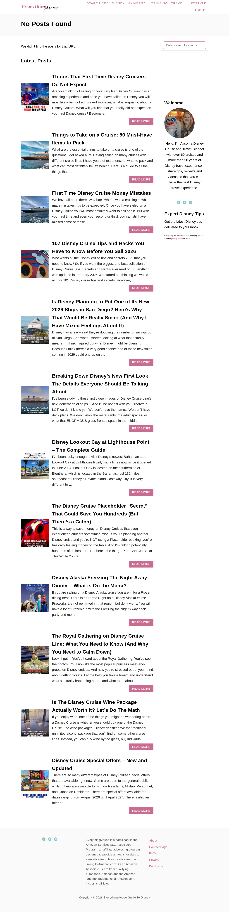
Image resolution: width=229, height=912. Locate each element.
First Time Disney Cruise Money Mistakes (101, 193)
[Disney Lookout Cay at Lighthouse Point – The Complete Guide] (35, 467)
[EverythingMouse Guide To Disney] (43, 6)
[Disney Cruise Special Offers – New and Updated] (35, 785)
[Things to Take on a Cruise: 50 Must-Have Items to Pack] (35, 157)
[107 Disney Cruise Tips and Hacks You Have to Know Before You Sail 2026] (35, 265)
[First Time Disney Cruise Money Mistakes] (35, 211)
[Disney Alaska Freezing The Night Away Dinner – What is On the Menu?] (35, 599)
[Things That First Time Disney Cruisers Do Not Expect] (35, 98)
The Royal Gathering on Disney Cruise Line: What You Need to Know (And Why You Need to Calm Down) (100, 643)
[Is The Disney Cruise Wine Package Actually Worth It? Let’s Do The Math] (35, 724)
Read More (142, 122)
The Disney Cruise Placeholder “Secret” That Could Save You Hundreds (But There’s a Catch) (100, 513)
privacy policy (177, 239)
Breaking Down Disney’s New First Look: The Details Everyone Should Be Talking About (101, 383)
